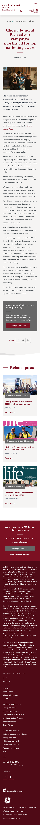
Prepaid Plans (8, 691)
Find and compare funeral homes (15, 734)
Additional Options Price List (13, 718)
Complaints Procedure (11, 818)
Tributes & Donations (10, 695)
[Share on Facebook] (18, 340)
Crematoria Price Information (13, 714)
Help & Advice (8, 725)
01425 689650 (34, 11)
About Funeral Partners (11, 730)
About (5, 678)
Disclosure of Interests (11, 748)
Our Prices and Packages (12, 704)
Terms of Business (9, 721)
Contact (5, 698)
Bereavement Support (11, 744)
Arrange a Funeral (18, 326)
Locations (6, 681)
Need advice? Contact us (20, 555)
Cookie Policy (21, 807)
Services (6, 684)
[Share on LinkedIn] (28, 340)
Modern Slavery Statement (13, 811)
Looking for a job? (9, 737)
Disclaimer (32, 807)
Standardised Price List (11, 711)
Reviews (6, 688)
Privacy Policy (8, 807)
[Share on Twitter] (23, 340)
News (5, 751)
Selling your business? (11, 741)
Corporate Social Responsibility (15, 814)
